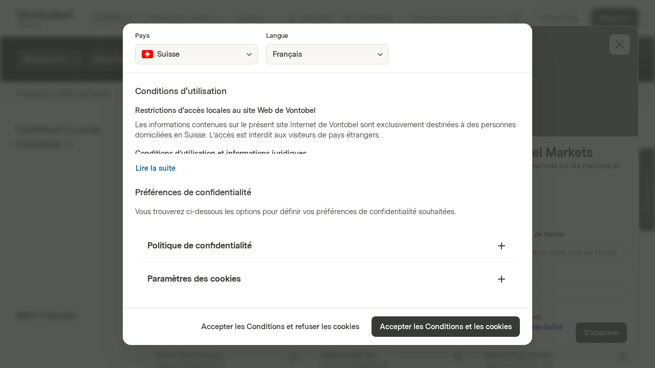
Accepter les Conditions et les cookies (446, 327)
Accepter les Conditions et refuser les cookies (280, 327)
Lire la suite (156, 168)
